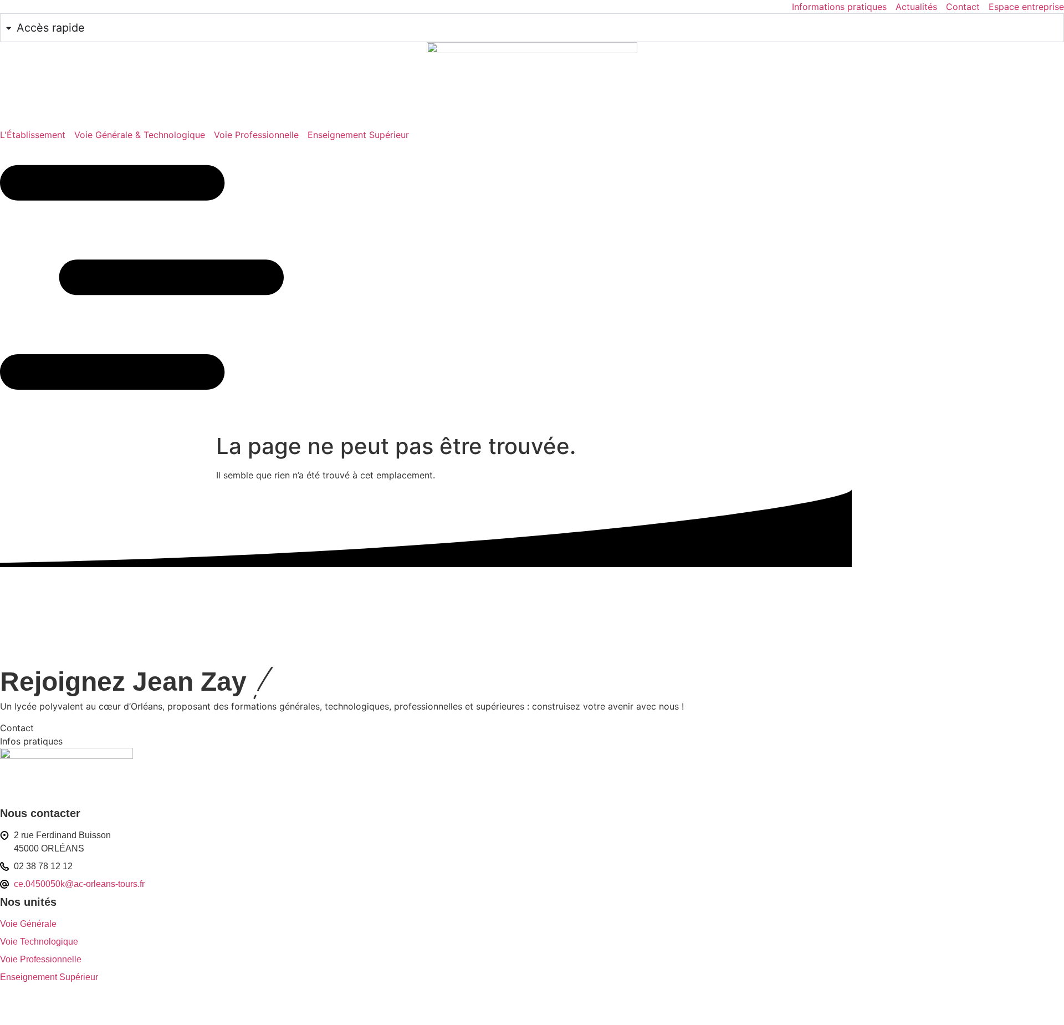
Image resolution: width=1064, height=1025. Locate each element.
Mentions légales (32, 1008)
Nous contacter (40, 813)
